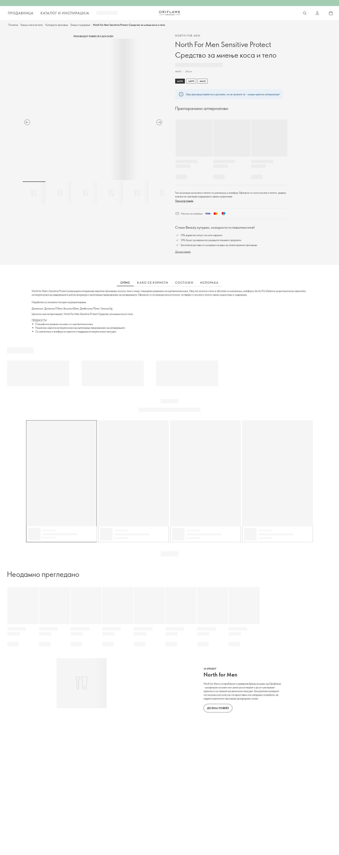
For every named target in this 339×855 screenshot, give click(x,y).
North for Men (187, 35)
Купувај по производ (57, 25)
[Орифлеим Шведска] (169, 13)
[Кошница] (331, 13)
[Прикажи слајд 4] (111, 192)
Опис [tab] (125, 283)
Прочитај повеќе (184, 201)
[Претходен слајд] (27, 122)
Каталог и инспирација (65, 13)
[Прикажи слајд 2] (59, 192)
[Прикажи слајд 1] (34, 192)
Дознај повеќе (183, 251)
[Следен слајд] (159, 122)
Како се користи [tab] (152, 283)
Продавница (21, 13)
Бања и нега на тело (32, 25)
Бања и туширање (80, 25)
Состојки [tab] (184, 283)
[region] (93, 109)
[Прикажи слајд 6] (162, 192)
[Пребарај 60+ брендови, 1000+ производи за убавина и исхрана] (304, 13)
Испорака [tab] (209, 283)
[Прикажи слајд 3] (85, 192)
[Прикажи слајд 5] (137, 192)
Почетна (13, 25)
